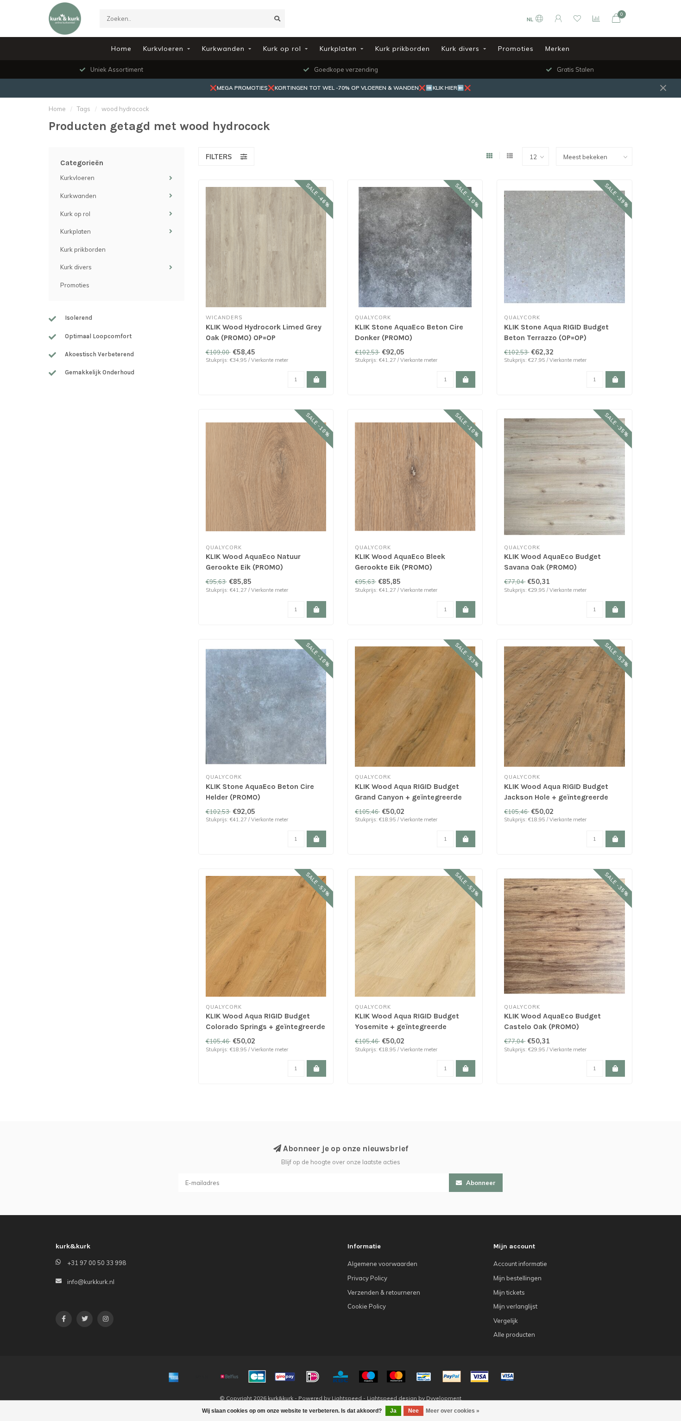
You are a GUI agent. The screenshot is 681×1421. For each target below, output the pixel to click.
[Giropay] (284, 1377)
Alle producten (514, 1334)
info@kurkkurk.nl (90, 1281)
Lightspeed (347, 1398)
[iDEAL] (312, 1377)
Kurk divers (460, 48)
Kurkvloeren (163, 48)
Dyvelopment (443, 1398)
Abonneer (480, 1182)
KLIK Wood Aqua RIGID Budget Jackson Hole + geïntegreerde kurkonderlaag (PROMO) (556, 797)
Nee (413, 1411)
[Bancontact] (423, 1377)
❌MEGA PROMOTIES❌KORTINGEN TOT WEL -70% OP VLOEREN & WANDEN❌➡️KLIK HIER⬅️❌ (340, 87)
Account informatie (520, 1263)
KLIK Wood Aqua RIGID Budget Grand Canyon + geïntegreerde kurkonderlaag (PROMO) (408, 797)
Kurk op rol (282, 48)
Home (121, 48)
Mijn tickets (509, 1292)
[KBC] (340, 1377)
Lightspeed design (392, 1398)
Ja (393, 1411)
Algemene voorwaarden (382, 1263)
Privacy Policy (367, 1278)
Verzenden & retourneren (383, 1292)
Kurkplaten (338, 48)
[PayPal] (451, 1377)
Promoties (516, 48)
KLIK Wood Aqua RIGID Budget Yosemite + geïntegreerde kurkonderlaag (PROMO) (407, 1026)
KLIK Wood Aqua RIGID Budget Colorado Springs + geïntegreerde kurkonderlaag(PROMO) (265, 1026)
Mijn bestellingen (517, 1278)
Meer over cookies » (452, 1411)
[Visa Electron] (507, 1377)
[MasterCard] (396, 1377)
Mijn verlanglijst (515, 1306)
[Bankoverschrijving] (201, 1377)
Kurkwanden (223, 48)
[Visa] (479, 1377)
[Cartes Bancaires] (257, 1377)
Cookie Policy (366, 1306)
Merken (557, 48)
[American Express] (173, 1377)
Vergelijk (505, 1320)
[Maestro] (368, 1377)
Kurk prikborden (402, 48)
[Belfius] (229, 1377)
